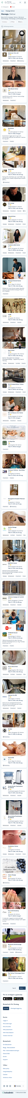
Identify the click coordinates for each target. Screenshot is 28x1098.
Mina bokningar (7, 1023)
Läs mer (6, 1008)
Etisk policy (6, 1068)
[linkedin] (7, 1086)
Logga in (5, 1020)
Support (5, 1059)
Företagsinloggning (16, 1008)
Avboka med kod (7, 1035)
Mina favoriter (7, 1026)
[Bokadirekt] (2, 2)
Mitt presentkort (7, 1029)
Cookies (5, 1074)
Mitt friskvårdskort (8, 1032)
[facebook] (10, 1086)
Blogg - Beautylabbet (9, 1047)
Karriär (5, 1056)
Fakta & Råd (6, 1053)
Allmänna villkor (7, 1077)
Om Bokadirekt (7, 1044)
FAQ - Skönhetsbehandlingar (11, 1050)
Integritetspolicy (7, 1071)
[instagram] (4, 1086)
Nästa (21, 988)
